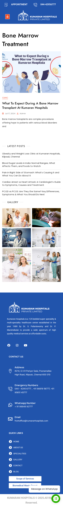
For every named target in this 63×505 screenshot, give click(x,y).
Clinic (5, 97)
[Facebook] (9, 345)
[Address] (10, 371)
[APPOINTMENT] (6, 5)
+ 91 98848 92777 (24, 406)
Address (19, 367)
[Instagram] (17, 345)
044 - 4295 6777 (23, 388)
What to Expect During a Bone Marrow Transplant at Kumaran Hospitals (30, 105)
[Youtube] (25, 345)
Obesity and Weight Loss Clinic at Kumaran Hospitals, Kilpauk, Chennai (31, 155)
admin (23, 113)
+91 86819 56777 (41, 388)
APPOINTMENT (19, 4)
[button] (7, 16)
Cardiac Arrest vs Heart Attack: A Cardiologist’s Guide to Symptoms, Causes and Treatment (31, 183)
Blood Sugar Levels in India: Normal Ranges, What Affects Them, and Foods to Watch (28, 165)
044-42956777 (48, 4)
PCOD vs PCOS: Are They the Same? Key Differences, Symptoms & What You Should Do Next (30, 193)
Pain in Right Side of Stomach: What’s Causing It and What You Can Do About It (30, 174)
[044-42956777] (35, 5)
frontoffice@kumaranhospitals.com (31, 420)
